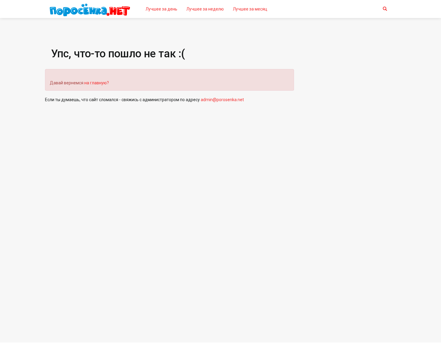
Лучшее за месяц (250, 9)
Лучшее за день (161, 9)
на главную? (96, 82)
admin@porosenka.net (222, 99)
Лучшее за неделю (205, 9)
